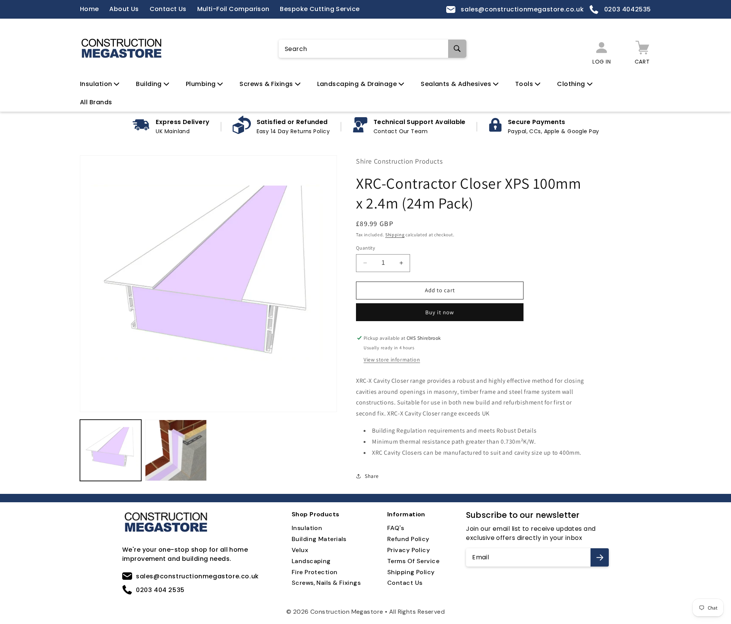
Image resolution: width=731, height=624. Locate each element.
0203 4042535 (626, 9)
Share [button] (372, 476)
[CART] (642, 48)
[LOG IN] (601, 48)
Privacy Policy (408, 550)
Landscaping (311, 561)
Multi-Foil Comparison (233, 9)
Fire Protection (315, 572)
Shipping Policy (411, 572)
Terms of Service (413, 561)
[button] (103, 84)
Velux (300, 550)
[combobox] (372, 49)
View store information (392, 359)
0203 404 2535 (160, 590)
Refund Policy (408, 539)
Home (89, 9)
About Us (124, 9)
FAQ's (395, 528)
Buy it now (439, 312)
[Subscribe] (600, 557)
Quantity (365, 248)
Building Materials (319, 539)
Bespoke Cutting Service (319, 9)
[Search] (457, 49)
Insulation (307, 528)
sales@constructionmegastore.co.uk (521, 9)
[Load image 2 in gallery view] (175, 450)
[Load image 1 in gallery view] (110, 450)
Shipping (395, 234)
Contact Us (168, 9)
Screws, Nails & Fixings (326, 583)
